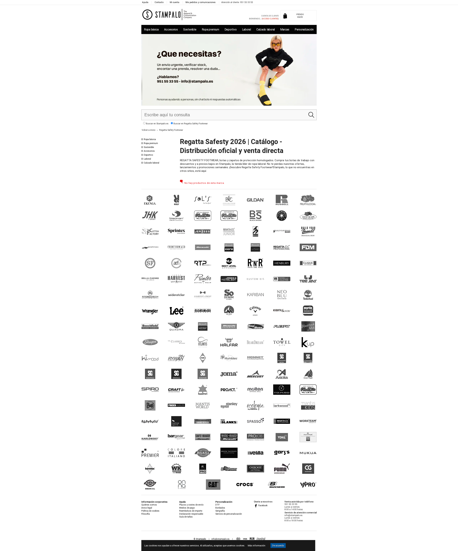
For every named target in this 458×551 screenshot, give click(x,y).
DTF (217, 505)
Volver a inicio (148, 130)
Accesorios (171, 29)
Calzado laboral (265, 29)
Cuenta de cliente (270, 16)
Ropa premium (210, 29)
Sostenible (189, 29)
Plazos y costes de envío (191, 505)
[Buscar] (311, 115)
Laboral (246, 29)
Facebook (262, 505)
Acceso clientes (270, 19)
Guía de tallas (186, 517)
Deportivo (231, 29)
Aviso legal (146, 508)
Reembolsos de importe (190, 511)
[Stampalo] (169, 14)
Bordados (220, 508)
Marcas (284, 29)
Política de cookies (150, 511)
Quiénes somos (149, 505)
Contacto (159, 2)
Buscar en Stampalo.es (157, 123)
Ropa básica (151, 29)
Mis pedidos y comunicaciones (201, 2)
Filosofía (145, 514)
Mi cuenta (174, 2)
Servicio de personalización (228, 514)
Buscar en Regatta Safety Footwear (190, 123)
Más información (256, 545)
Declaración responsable (191, 514)
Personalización (304, 29)
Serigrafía (220, 511)
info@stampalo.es (220, 539)
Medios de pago (187, 508)
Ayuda (145, 2)
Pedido (300, 15)
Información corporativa (154, 502)
